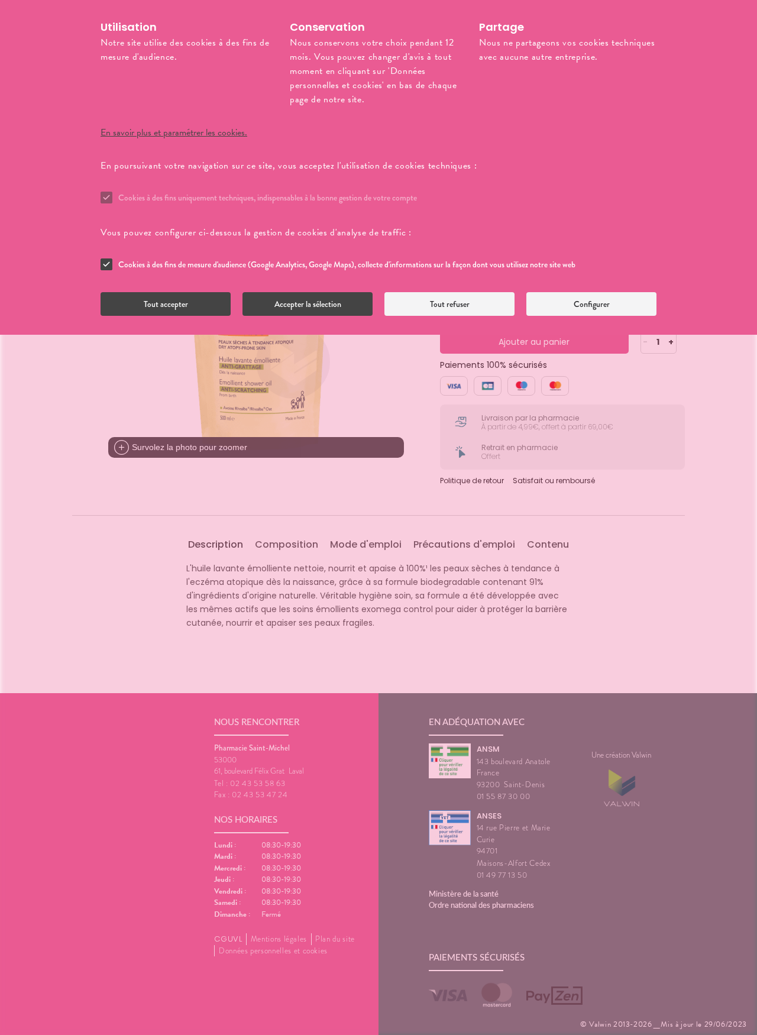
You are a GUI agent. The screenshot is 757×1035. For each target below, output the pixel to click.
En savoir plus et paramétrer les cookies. (174, 132)
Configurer (592, 304)
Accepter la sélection (307, 304)
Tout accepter (166, 304)
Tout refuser (450, 304)
